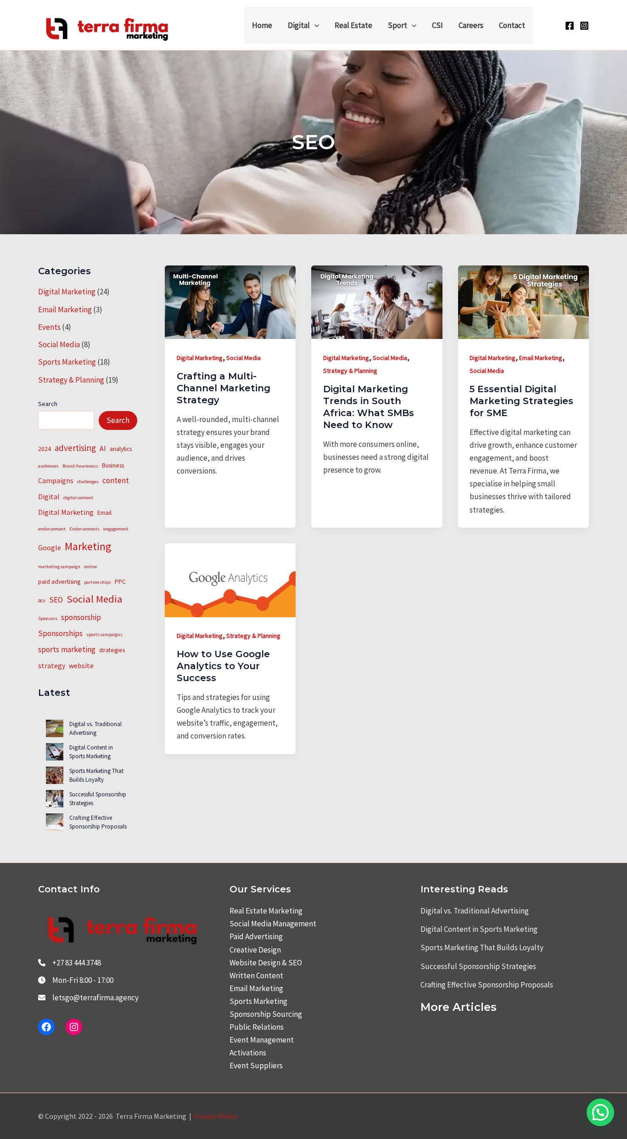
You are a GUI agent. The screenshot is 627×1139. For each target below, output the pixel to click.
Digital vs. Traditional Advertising (95, 728)
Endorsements (84, 529)
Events (49, 327)
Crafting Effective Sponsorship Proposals (98, 822)
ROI (41, 601)
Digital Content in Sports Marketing (91, 752)
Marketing (88, 546)
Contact (512, 25)
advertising (75, 447)
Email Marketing (65, 309)
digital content (78, 498)
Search (47, 404)
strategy (51, 665)
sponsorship (81, 617)
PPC (120, 581)
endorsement (52, 529)
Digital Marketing (66, 292)
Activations (248, 1053)
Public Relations (257, 1027)
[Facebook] (569, 25)
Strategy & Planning (71, 380)
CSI (437, 25)
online (90, 567)
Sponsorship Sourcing (266, 1014)
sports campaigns (104, 634)
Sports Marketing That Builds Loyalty (96, 775)
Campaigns (55, 480)
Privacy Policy (215, 1116)
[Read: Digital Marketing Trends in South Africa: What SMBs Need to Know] (376, 301)
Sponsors (47, 618)
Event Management (262, 1040)
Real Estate (353, 25)
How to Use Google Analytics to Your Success (223, 665)
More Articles (458, 1007)
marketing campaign (59, 567)
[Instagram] (584, 25)
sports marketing (66, 649)
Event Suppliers (256, 1065)
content (115, 480)
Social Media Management (273, 924)
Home (262, 25)
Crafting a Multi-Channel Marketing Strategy (223, 388)
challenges (88, 482)
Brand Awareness (80, 466)
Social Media (59, 344)
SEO (56, 600)
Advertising (264, 936)
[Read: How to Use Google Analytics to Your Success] (230, 579)
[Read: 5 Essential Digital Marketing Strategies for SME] (523, 301)
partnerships (97, 582)
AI (103, 448)
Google (49, 547)
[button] (314, 25)
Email (104, 512)
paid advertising (59, 581)
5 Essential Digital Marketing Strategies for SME (521, 400)
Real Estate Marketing (266, 911)
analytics (121, 449)
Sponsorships (60, 633)
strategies (112, 650)
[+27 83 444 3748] (69, 962)
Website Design (255, 963)
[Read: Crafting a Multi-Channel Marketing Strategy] (230, 301)
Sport (397, 25)
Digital (299, 25)
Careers (471, 25)
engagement (116, 529)
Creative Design (255, 950)
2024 (44, 449)
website (81, 665)
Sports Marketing (67, 362)
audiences (48, 466)
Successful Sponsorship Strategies (478, 966)
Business (113, 465)
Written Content (256, 975)
